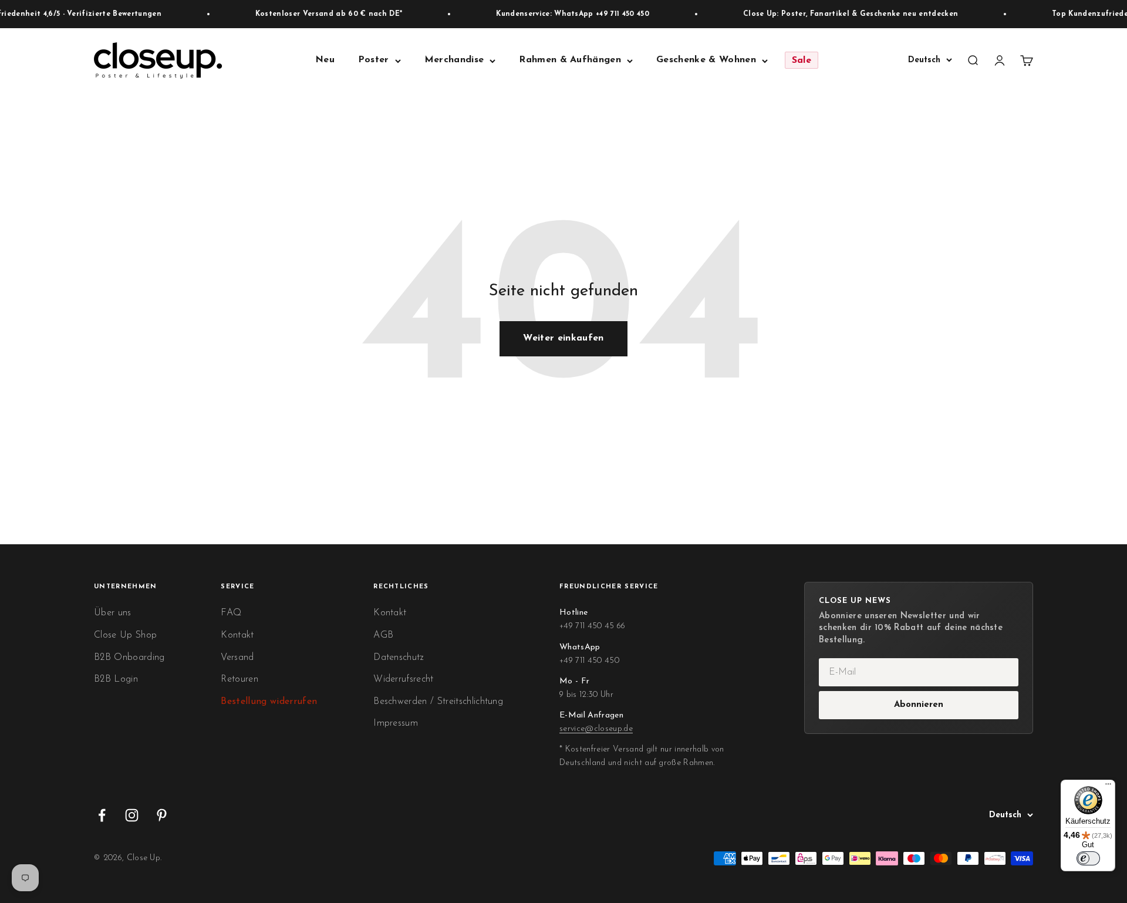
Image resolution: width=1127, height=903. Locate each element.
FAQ (231, 613)
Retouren (239, 679)
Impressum (395, 723)
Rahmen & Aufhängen (570, 60)
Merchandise (454, 60)
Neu (325, 60)
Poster (373, 60)
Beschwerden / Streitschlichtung (438, 701)
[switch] (1088, 858)
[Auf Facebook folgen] (102, 815)
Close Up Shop (125, 635)
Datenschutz (398, 657)
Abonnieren (918, 704)
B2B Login (116, 679)
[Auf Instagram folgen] (132, 815)
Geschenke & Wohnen (706, 60)
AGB (383, 635)
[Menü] (1108, 787)
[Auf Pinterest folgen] (162, 815)
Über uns (112, 613)
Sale (801, 60)
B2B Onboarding (129, 657)
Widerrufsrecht (403, 679)
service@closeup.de (596, 729)
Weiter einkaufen (563, 338)
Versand (237, 657)
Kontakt (237, 635)
